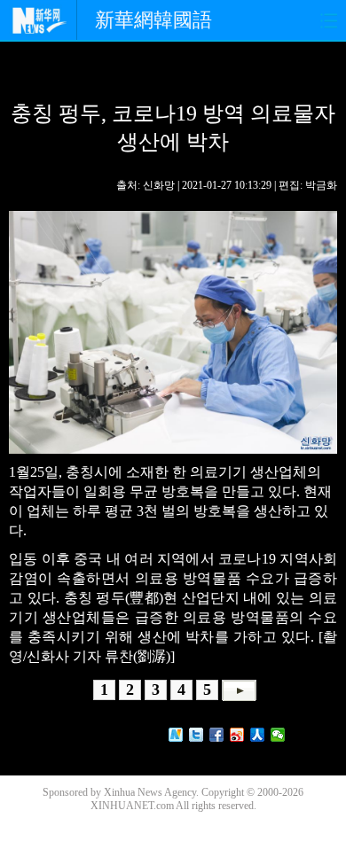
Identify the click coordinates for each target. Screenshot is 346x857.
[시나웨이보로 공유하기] (237, 735)
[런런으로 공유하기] (257, 735)
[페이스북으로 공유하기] (216, 735)
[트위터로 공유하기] (196, 735)
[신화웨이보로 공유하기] (176, 735)
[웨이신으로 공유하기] (278, 735)
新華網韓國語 (153, 20)
